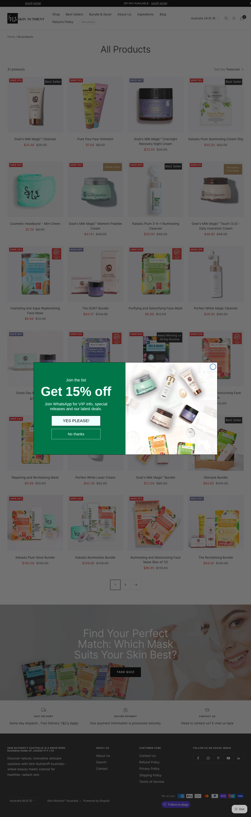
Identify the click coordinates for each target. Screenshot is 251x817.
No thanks (76, 434)
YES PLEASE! (76, 420)
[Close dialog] (213, 367)
